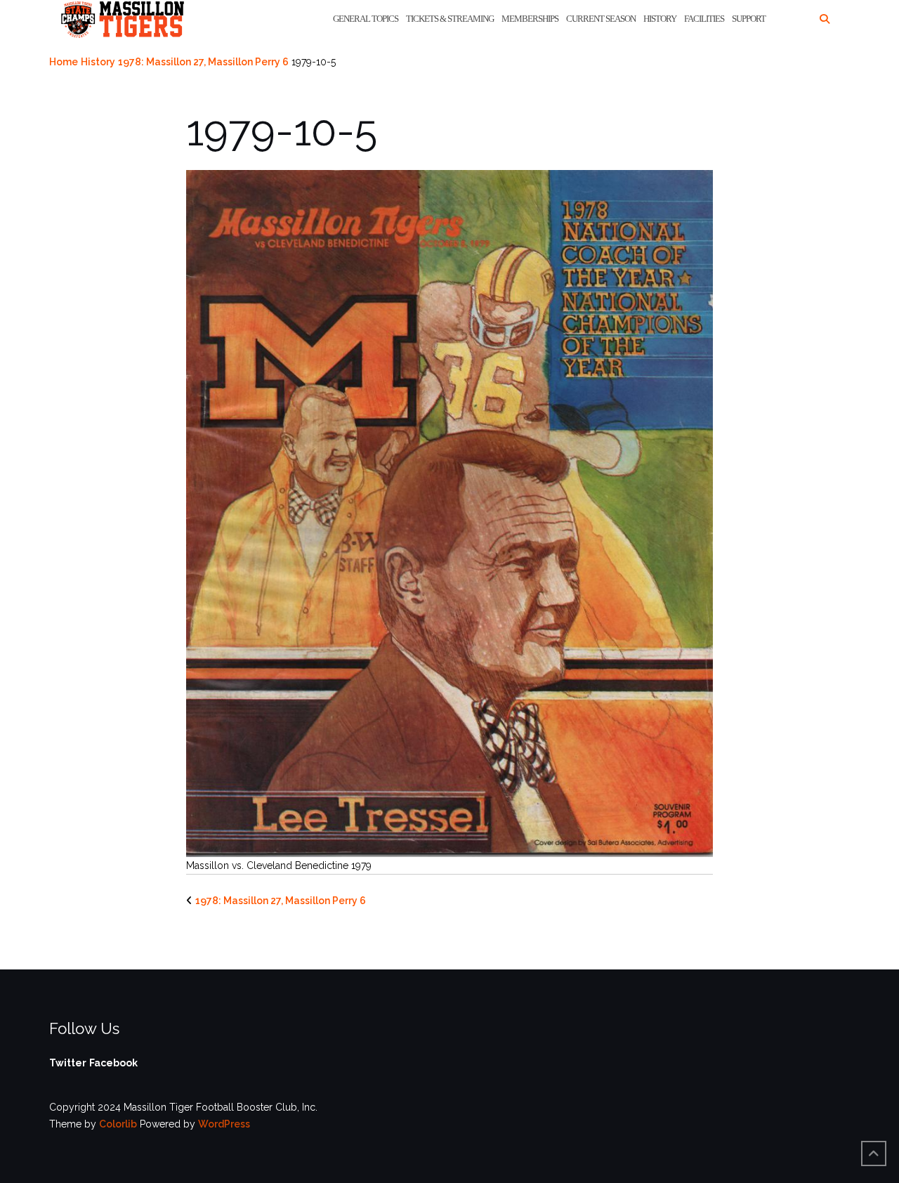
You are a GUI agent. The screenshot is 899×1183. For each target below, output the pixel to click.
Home (63, 61)
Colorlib (118, 1124)
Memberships (529, 18)
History (659, 18)
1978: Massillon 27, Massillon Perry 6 (203, 61)
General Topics (365, 18)
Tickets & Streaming (450, 18)
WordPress (224, 1124)
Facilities (704, 18)
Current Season (601, 18)
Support (749, 18)
